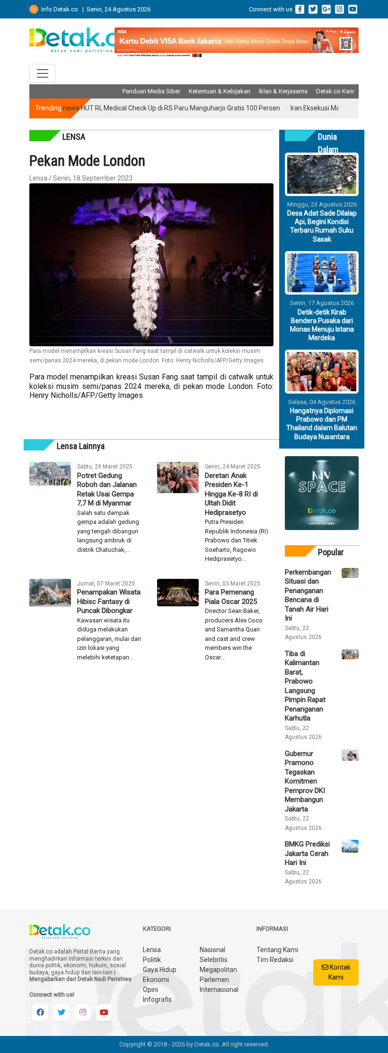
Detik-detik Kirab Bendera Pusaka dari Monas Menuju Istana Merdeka (322, 325)
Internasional (219, 989)
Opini (150, 989)
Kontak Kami (339, 972)
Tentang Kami (277, 950)
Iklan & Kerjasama (283, 91)
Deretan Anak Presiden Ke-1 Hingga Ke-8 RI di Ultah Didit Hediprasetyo (231, 494)
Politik (152, 959)
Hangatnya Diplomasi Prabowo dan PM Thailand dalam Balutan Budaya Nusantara (321, 424)
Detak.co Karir (335, 91)
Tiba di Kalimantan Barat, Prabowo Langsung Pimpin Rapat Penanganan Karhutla (305, 686)
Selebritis (214, 959)
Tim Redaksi (274, 959)
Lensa (152, 950)
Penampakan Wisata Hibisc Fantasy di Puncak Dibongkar (109, 601)
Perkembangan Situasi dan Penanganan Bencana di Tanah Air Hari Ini (307, 595)
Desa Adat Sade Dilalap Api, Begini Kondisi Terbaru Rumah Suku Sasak (322, 226)
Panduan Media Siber (151, 91)
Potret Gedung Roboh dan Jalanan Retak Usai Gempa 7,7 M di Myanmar (107, 489)
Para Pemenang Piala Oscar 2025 (231, 597)
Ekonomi (156, 979)
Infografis (157, 999)
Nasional (212, 950)
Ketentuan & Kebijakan (219, 91)
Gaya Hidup (159, 969)
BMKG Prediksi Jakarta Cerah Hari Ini (307, 853)
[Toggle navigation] (42, 73)
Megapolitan (218, 969)
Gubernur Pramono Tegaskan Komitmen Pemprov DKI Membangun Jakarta (305, 781)
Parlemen (214, 979)
